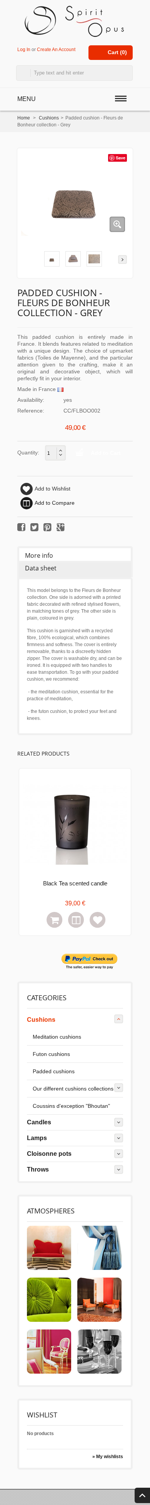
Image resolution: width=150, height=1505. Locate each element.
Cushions (49, 118)
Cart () (117, 52)
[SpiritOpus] (75, 21)
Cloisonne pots (49, 1153)
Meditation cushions (57, 1037)
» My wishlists (107, 1456)
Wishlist (42, 1414)
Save (120, 158)
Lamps (37, 1138)
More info (39, 555)
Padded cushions (54, 1071)
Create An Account (56, 49)
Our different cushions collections (73, 1089)
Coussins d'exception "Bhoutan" (71, 1106)
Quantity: (28, 452)
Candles (39, 1122)
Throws (38, 1169)
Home (23, 118)
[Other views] (27, 259)
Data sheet (41, 568)
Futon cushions (51, 1054)
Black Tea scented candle (75, 883)
